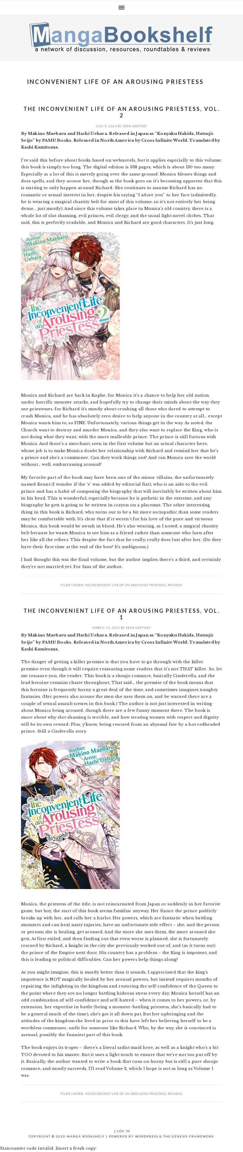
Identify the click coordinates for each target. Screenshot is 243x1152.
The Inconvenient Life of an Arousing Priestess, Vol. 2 (121, 112)
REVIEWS (175, 585)
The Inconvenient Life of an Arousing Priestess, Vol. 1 (121, 613)
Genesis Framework (193, 1136)
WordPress (146, 1136)
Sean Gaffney (135, 126)
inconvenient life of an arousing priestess (125, 585)
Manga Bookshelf (121, 36)
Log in (123, 1131)
